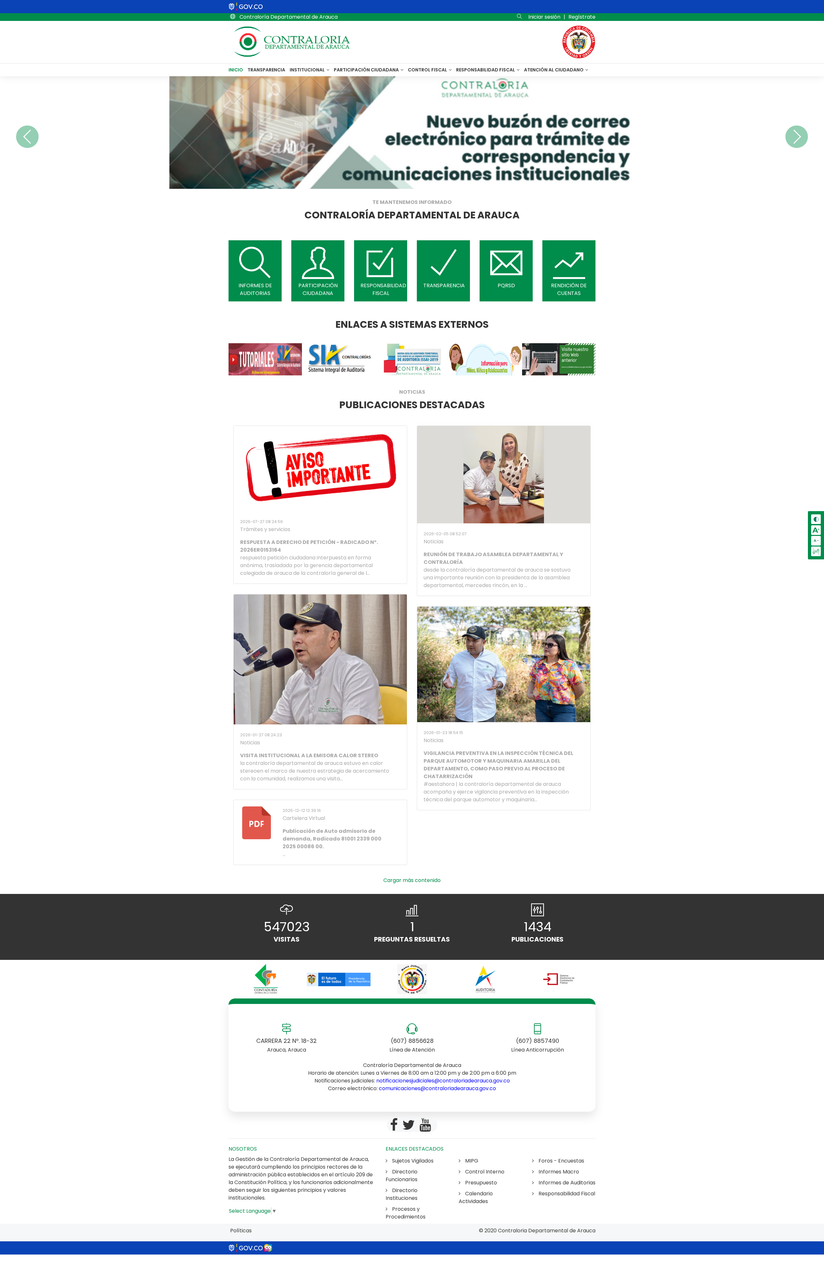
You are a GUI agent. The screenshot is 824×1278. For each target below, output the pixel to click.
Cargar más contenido (412, 880)
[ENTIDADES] (265, 979)
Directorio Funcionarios (401, 1175)
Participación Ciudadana (367, 70)
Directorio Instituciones (401, 1194)
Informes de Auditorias (566, 1182)
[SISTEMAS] (265, 359)
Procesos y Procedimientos (406, 1212)
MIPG (471, 1160)
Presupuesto (480, 1182)
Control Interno (484, 1171)
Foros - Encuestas (560, 1160)
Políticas (241, 1230)
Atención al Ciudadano (554, 70)
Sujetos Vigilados (412, 1160)
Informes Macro (558, 1171)
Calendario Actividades (476, 1197)
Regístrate (581, 17)
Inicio (236, 70)
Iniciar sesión (544, 17)
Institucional (308, 70)
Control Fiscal (428, 70)
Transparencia (266, 70)
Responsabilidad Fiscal (486, 70)
